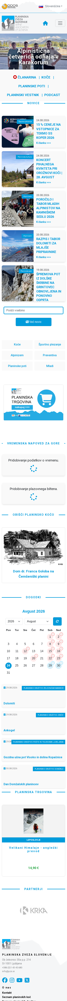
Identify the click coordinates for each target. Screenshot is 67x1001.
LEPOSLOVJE (33, 840)
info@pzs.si (8, 971)
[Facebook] (5, 980)
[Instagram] (12, 980)
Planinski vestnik (23, 95)
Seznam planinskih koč (16, 997)
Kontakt (7, 992)
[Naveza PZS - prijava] (11, 6)
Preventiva (50, 355)
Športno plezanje (50, 344)
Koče (45, 77)
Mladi (49, 366)
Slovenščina (52, 6)
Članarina (26, 77)
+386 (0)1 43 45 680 (12, 967)
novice (33, 103)
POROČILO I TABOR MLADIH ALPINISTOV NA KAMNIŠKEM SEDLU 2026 (48, 208)
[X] (27, 980)
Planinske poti (31, 86)
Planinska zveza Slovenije (27, 954)
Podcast (52, 95)
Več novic (35, 322)
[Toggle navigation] (60, 23)
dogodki (33, 597)
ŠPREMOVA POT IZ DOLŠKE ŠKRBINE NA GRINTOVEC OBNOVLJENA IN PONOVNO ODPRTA (48, 287)
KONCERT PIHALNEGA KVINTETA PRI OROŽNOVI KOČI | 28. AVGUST (49, 168)
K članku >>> (43, 142)
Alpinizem (17, 355)
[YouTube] (19, 980)
